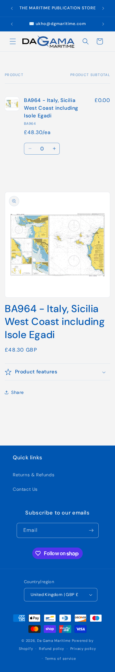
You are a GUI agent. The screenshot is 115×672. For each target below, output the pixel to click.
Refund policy (51, 648)
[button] (13, 41)
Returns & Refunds (33, 475)
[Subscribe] (91, 530)
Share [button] (17, 392)
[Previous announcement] (12, 8)
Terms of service (60, 658)
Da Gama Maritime (54, 640)
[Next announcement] (103, 8)
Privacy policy (83, 648)
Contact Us (25, 489)
